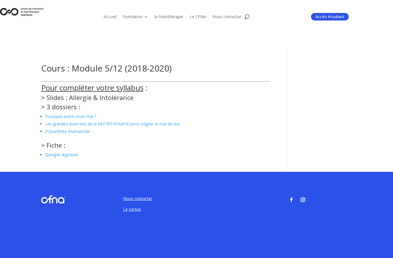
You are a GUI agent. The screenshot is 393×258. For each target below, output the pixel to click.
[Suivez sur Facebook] (291, 199)
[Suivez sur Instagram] (303, 199)
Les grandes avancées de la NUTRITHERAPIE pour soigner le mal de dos (112, 124)
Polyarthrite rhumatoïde (67, 131)
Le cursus (132, 209)
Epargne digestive (61, 154)
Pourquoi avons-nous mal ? (70, 116)
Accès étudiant (329, 16)
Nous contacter (226, 17)
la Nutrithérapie (168, 17)
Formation (132, 17)
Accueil (110, 17)
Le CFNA (198, 17)
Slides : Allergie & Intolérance (90, 97)
